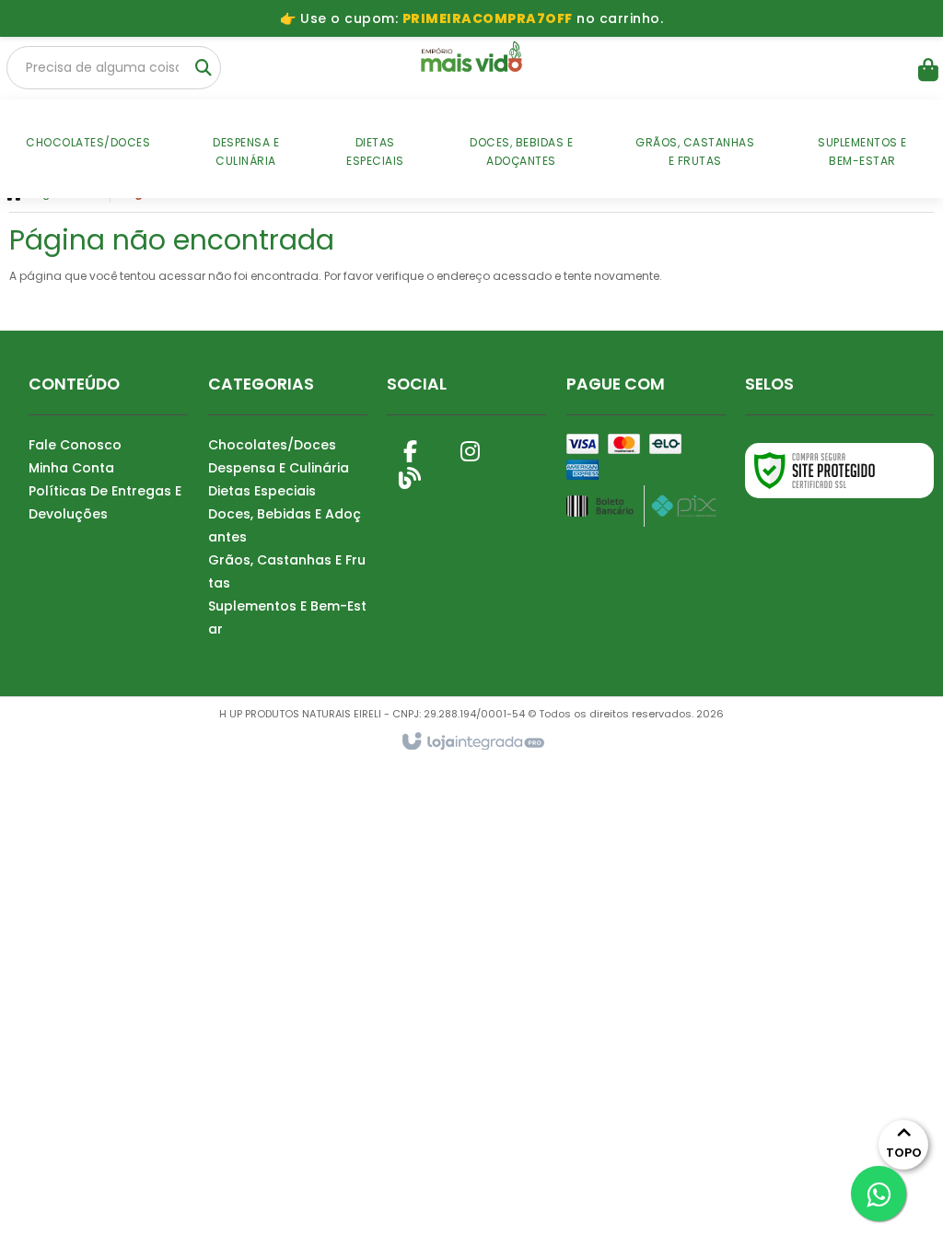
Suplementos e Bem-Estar (287, 617)
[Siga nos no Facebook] (410, 447)
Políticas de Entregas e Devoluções (105, 502)
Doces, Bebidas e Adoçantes (284, 525)
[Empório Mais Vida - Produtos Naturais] (471, 60)
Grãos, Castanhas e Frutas (287, 571)
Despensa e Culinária (278, 468)
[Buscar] (203, 68)
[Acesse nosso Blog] (410, 475)
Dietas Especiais (262, 491)
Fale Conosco (75, 445)
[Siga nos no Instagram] (470, 447)
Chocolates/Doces (272, 445)
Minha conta (71, 468)
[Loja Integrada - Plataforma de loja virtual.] (472, 742)
